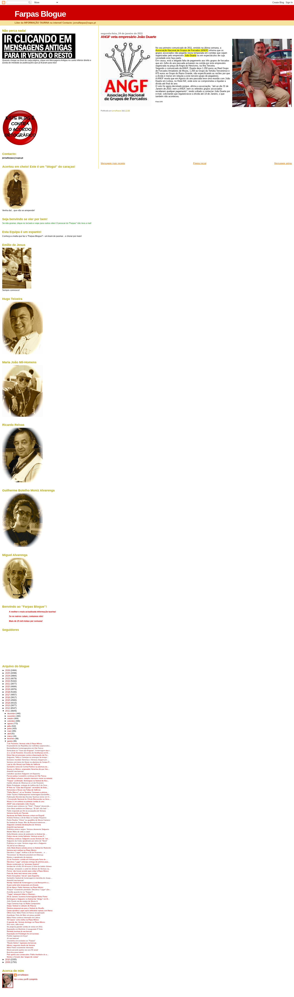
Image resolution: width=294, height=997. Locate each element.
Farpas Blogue (40, 14)
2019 (8, 689)
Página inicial (199, 163)
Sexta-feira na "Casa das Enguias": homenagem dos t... (29, 750)
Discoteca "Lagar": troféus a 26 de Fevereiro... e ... (27, 852)
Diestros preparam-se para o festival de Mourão (25, 908)
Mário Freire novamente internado (20, 947)
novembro (11, 716)
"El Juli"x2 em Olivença (16, 846)
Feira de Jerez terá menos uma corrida (22, 873)
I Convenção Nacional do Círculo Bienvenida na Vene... (29, 799)
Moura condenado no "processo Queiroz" (23, 864)
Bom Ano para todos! (15, 952)
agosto (10, 723)
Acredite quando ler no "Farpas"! (20, 892)
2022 (8, 681)
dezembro (11, 713)
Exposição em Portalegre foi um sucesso (23, 934)
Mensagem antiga (283, 163)
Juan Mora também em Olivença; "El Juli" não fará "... (28, 808)
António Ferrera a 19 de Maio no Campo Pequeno (26, 818)
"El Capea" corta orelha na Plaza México (23, 920)
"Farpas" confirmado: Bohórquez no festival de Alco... (28, 781)
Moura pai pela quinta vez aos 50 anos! (22, 950)
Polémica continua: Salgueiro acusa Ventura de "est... (28, 839)
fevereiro (11, 738)
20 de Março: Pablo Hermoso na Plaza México (25, 887)
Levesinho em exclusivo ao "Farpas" (21, 941)
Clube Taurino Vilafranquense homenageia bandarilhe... (29, 794)
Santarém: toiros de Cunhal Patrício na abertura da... (28, 767)
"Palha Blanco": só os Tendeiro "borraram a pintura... (27, 792)
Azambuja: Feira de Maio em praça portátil (23, 915)
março (10, 736)
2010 (8, 959)
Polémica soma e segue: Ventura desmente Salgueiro (28, 829)
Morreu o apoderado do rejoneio (19, 857)
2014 (8, 703)
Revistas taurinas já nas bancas (19, 931)
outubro (10, 718)
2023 (8, 678)
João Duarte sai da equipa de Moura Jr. (22, 901)
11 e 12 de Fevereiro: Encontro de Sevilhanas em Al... (28, 753)
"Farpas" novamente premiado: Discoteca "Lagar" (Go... (29, 890)
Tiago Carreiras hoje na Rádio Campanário (23, 903)
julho (9, 726)
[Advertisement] (126, 138)
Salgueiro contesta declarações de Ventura (24, 825)
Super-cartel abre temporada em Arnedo (22, 885)
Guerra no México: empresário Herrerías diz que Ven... (28, 769)
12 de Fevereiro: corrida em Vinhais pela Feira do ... (27, 859)
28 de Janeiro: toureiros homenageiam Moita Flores (27, 896)
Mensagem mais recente (113, 163)
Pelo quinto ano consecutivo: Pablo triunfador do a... (27, 954)
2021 (8, 684)
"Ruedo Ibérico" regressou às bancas (21, 943)
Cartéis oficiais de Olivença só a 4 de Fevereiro (25, 783)
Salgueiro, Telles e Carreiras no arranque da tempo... (27, 757)
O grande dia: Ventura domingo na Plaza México (26, 922)
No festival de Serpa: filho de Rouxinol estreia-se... (27, 822)
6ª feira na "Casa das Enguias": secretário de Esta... (27, 787)
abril (9, 734)
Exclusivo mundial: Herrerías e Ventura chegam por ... (28, 760)
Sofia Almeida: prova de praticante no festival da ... (27, 834)
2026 (8, 670)
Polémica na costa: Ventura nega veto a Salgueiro (26, 843)
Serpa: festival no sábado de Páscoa (21, 906)
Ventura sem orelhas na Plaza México (21, 850)
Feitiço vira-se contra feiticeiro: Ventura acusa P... (26, 836)
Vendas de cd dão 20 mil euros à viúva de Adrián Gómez (29, 866)
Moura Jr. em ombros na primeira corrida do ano (25, 801)
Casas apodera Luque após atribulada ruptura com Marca (29, 910)
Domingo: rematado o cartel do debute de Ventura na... (29, 869)
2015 (8, 700)
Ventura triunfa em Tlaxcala (17, 813)
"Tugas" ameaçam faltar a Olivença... (21, 894)
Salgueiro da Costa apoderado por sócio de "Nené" (27, 841)
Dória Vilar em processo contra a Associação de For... (28, 755)
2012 (8, 708)
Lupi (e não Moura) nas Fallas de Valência (23, 764)
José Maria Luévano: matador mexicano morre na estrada (29, 778)
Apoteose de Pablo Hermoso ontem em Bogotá (25, 815)
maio (9, 731)
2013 (8, 705)
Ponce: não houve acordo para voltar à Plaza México (28, 871)
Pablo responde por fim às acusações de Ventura (26, 811)
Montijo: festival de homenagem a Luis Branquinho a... (28, 883)
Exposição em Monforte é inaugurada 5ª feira (25, 929)
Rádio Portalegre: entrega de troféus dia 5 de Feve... (28, 785)
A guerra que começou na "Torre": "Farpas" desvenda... (29, 806)
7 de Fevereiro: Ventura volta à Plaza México (24, 743)
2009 (8, 962)
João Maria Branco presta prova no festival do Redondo (29, 848)
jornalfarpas (22, 975)
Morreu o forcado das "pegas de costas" (23, 957)
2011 (8, 711)
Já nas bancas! (13, 938)
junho (9, 728)
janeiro (10, 741)
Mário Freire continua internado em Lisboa (23, 917)
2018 (8, 692)
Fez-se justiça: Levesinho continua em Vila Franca (26, 776)
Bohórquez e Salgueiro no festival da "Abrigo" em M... (28, 899)
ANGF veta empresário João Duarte (21, 804)
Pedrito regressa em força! (17, 936)
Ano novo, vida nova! (15, 924)
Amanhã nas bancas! (15, 771)
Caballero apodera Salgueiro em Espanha (23, 774)
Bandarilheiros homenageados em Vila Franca (25, 748)
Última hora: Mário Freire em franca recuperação (26, 913)
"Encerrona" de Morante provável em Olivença (25, 855)
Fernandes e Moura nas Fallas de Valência (23, 790)
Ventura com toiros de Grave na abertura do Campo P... (29, 762)
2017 (8, 695)
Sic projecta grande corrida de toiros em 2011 (25, 927)
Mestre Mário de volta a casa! (18, 832)
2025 (8, 673)
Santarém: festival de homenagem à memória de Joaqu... (29, 878)
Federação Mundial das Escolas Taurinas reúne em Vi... (29, 797)
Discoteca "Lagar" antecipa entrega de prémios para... (28, 862)
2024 (8, 676)
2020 (8, 686)
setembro (11, 721)
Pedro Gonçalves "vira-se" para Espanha (23, 876)
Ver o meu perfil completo (25, 979)
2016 (8, 697)
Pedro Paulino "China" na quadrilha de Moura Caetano (28, 820)
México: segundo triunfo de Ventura (21, 945)
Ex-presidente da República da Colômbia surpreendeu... (29, 746)
